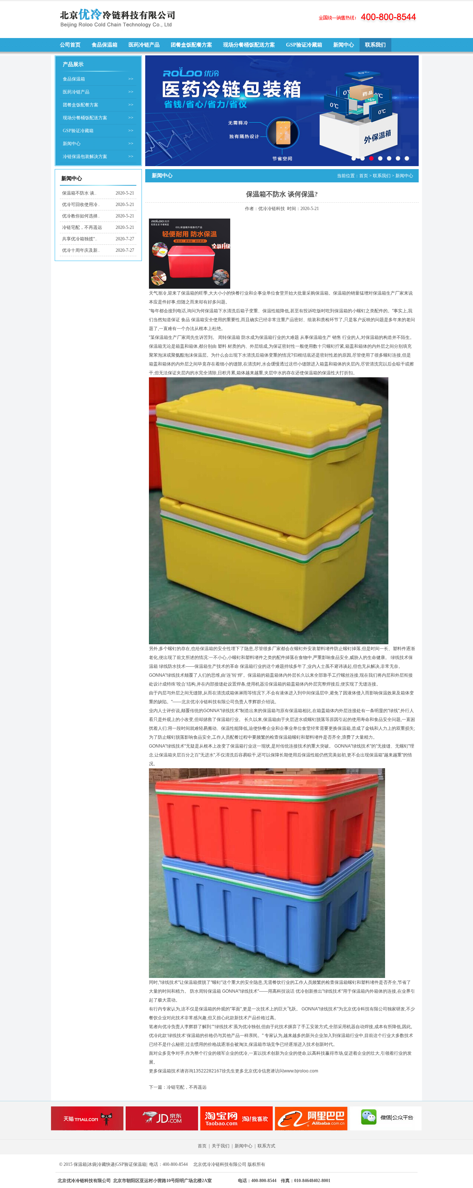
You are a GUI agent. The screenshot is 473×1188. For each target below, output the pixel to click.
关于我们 (220, 1145)
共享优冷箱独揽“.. (79, 238)
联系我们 (375, 45)
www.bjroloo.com (301, 1071)
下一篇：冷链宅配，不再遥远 (178, 1087)
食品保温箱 (105, 45)
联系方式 (266, 1145)
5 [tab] (389, 158)
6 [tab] (398, 158)
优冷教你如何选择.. (81, 216)
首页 (363, 175)
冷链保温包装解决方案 (85, 156)
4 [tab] (380, 158)
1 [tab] (353, 158)
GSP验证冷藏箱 (304, 45)
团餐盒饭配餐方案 (191, 45)
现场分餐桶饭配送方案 (249, 45)
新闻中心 (343, 45)
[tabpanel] (282, 110)
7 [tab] (407, 158)
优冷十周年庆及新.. (81, 250)
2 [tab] (362, 158)
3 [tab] (371, 158)
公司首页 (70, 45)
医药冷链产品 (144, 45)
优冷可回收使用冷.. (81, 204)
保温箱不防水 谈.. (79, 193)
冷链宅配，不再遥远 (82, 227)
